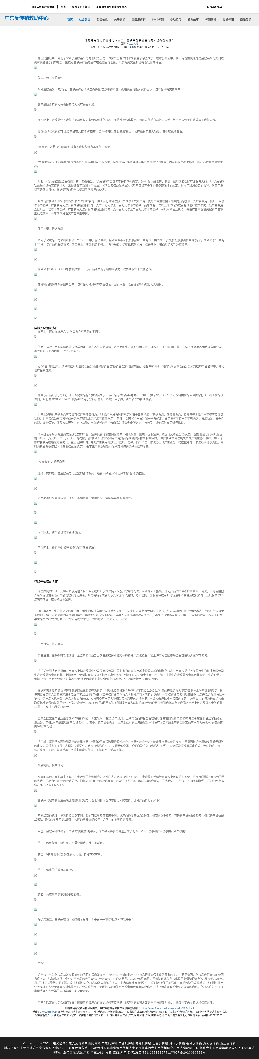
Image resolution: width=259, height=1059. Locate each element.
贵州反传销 (177, 1043)
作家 (63, 6)
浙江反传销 (228, 1043)
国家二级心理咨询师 (43, 6)
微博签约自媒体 (81, 6)
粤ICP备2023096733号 (188, 1052)
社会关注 (84, 19)
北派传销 (228, 19)
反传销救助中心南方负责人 (111, 6)
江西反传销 (160, 1043)
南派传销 (245, 19)
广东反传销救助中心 (26, 18)
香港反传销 (194, 1043)
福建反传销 (143, 1043)
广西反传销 (126, 1043)
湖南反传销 (211, 1043)
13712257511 (214, 6)
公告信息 (102, 19)
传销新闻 (211, 19)
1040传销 (158, 19)
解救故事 (193, 19)
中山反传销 (93, 1043)
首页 (70, 19)
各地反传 (175, 19)
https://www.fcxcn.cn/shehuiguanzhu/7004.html (168, 1008)
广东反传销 (110, 1043)
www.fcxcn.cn (49, 1011)
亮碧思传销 (139, 19)
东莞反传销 (77, 1043)
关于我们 (119, 19)
